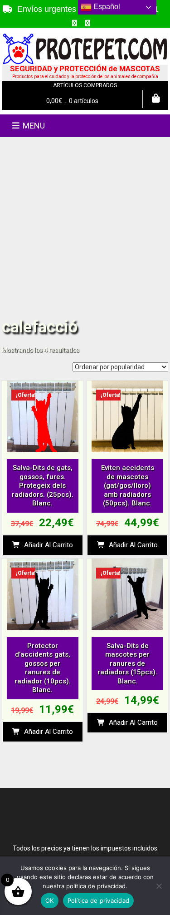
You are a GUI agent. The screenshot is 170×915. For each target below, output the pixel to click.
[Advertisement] (85, 227)
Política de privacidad (99, 900)
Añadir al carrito (48, 545)
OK (49, 900)
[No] (158, 885)
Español (106, 6)
